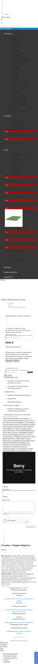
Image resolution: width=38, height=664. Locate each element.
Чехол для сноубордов (16, 104)
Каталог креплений (15, 63)
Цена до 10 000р (18, 121)
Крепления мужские (19, 83)
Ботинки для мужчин (20, 96)
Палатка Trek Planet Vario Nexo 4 (15, 251)
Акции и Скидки (8, 12)
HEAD (15, 45)
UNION (15, 67)
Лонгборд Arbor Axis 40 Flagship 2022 (17, 135)
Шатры (11, 262)
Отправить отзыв (31, 526)
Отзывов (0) (13, 416)
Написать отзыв (20, 328)
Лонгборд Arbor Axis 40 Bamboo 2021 (17, 143)
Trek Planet (16, 173)
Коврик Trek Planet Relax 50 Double (16, 228)
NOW (15, 73)
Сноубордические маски (17, 102)
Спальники (12, 256)
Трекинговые (17, 171)
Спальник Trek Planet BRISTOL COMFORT (19, 204)
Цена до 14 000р (18, 125)
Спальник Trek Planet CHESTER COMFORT (19, 244)
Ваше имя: (6, 489)
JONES (15, 41)
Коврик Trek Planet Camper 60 (14, 189)
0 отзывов (9, 328)
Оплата (6, 8)
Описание (6, 416)
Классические (17, 165)
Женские (16, 57)
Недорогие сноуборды (20, 61)
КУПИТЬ (30, 372)
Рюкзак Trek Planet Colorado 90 (15, 196)
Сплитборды (13, 109)
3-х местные (17, 157)
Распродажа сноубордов (21, 59)
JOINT (15, 49)
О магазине (7, 2)
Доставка (6, 6)
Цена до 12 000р (18, 123)
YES (14, 65)
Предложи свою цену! (10, 334)
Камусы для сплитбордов (17, 111)
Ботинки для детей (19, 100)
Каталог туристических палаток (20, 153)
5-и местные (17, 161)
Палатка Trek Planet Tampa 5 (14, 236)
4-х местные (17, 159)
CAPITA (15, 51)
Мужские (16, 55)
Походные (16, 169)
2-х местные (17, 155)
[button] (36, 658)
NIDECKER (17, 43)
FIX (14, 71)
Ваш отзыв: (6, 500)
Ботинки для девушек (20, 98)
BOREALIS (16, 47)
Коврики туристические (16, 258)
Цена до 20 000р (18, 127)
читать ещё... (5, 586)
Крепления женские (19, 85)
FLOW (15, 79)
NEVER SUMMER (19, 53)
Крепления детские (19, 87)
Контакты (6, 4)
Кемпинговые (17, 167)
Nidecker (16, 75)
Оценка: (5, 496)
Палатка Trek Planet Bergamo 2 (15, 181)
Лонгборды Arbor (14, 119)
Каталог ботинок (14, 90)
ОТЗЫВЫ (6, 14)
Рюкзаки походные (15, 260)
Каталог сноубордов (15, 37)
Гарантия (6, 10)
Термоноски (12, 106)
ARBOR (15, 39)
